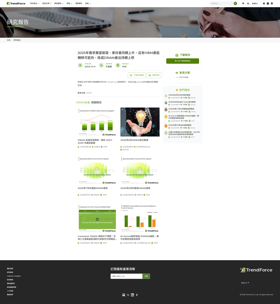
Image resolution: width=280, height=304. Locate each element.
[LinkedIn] (271, 3)
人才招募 (10, 291)
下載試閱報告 (138, 75)
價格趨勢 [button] (58, 3)
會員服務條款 (11, 287)
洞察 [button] (68, 3)
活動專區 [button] (78, 3)
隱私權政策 (11, 283)
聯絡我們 (155, 75)
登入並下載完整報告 (183, 61)
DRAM (89, 93)
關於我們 (10, 269)
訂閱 (146, 276)
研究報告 (10, 272)
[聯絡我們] (248, 3)
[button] (47, 3)
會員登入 (255, 3)
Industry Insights (14, 276)
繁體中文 (244, 283)
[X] (268, 3)
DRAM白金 (183, 77)
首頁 (8, 40)
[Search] (235, 3)
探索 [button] (87, 3)
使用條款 (10, 280)
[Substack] (264, 3)
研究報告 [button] (34, 3)
